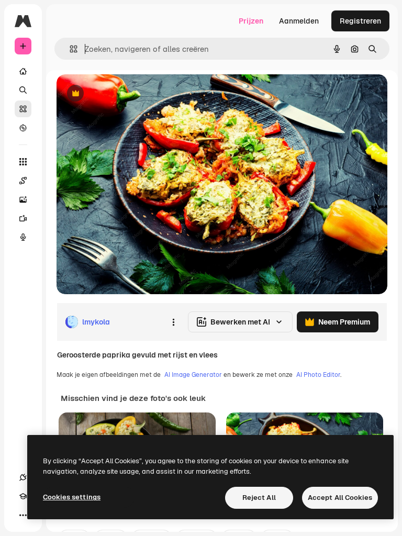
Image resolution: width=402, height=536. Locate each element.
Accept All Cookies (340, 497)
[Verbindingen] (23, 477)
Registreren (360, 21)
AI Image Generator (193, 375)
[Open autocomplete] (69, 49)
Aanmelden (299, 21)
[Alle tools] (23, 161)
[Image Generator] (23, 199)
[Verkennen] (23, 127)
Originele (125, 94)
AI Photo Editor (318, 375)
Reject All (259, 497)
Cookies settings (71, 497)
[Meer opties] (173, 321)
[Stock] (23, 108)
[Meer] (23, 515)
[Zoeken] (23, 90)
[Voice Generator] (23, 237)
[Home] (23, 71)
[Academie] (23, 496)
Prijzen (251, 21)
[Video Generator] (23, 218)
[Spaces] (23, 180)
